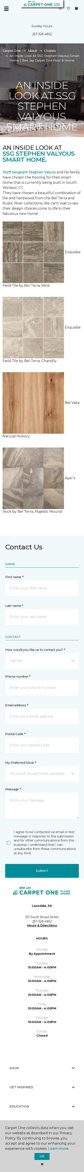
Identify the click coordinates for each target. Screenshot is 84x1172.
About (32, 51)
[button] (60, 8)
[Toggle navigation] (6, 8)
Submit (42, 871)
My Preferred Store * (20, 762)
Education (19, 1106)
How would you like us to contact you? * (35, 649)
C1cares (50, 51)
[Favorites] (68, 8)
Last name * (14, 605)
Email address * (16, 705)
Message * (13, 789)
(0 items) (76, 8)
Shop (14, 1068)
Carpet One (12, 51)
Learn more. (58, 1149)
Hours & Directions (42, 925)
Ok (42, 1156)
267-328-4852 (42, 34)
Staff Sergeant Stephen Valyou (29, 172)
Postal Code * (15, 733)
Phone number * (17, 676)
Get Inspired (21, 1087)
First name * (14, 577)
